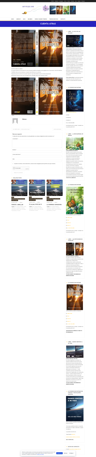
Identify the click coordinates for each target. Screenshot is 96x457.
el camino (22, 207)
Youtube (72, 1)
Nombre (14, 149)
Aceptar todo (59, 453)
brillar (25, 206)
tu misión (18, 210)
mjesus (22, 61)
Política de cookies (40, 454)
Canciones (14, 207)
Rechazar (65, 453)
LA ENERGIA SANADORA (54, 204)
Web (13, 159)
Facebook (56, 1)
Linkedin (79, 1)
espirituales (14, 209)
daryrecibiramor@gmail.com (75, 449)
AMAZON (69, 222)
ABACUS (68, 225)
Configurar (71, 453)
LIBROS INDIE (69, 217)
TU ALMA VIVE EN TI (35, 204)
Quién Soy (18, 19)
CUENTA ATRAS (19, 64)
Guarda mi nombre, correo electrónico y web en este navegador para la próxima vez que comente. (34, 163)
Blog (24, 19)
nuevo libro (44, 115)
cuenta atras (23, 115)
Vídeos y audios (15, 200)
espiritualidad (28, 115)
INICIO (52, 1)
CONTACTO (62, 19)
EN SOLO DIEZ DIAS (57, 129)
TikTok (65, 1)
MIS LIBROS (30, 19)
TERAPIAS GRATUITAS (53, 19)
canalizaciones (17, 115)
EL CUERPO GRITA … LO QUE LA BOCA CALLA (21, 129)
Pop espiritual (14, 210)
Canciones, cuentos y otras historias (18, 198)
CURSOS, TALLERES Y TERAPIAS (41, 19)
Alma (15, 206)
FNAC (68, 220)
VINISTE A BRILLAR (17, 204)
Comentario (15, 138)
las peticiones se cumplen (36, 115)
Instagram (61, 1)
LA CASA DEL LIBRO (70, 228)
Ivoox (76, 1)
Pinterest (83, 1)
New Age (24, 209)
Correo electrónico (16, 154)
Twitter (68, 1)
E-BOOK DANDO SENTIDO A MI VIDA (73, 437)
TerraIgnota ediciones (72, 112)
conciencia (18, 207)
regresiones (49, 115)
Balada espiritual (20, 206)
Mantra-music (19, 209)
